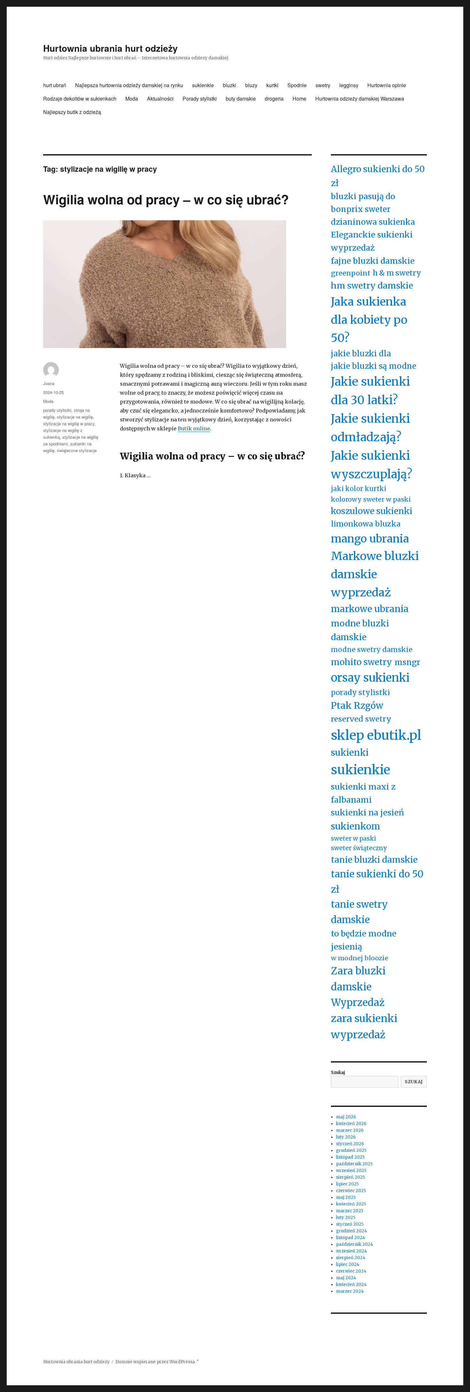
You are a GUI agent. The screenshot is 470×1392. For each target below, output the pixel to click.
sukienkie (203, 85)
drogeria (274, 98)
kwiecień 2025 (351, 1204)
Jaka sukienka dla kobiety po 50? (369, 319)
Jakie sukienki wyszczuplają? (371, 465)
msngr (407, 662)
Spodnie (297, 85)
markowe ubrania (370, 609)
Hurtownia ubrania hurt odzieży (110, 48)
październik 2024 (354, 1244)
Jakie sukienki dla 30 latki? (370, 390)
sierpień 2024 (350, 1257)
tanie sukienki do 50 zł (377, 881)
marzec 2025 (349, 1211)
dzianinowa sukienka (373, 222)
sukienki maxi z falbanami (363, 793)
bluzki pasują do (363, 196)
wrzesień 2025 (351, 1170)
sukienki (350, 752)
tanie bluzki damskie (374, 859)
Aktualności (160, 98)
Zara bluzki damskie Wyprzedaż (358, 987)
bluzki (229, 85)
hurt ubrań (54, 85)
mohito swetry (361, 662)
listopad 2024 (350, 1237)
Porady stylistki (200, 98)
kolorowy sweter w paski (371, 499)
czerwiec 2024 (351, 1271)
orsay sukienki (370, 678)
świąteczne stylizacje (77, 450)
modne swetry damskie (371, 649)
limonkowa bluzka (366, 523)
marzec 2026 (350, 1130)
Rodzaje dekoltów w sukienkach (79, 98)
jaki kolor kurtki (358, 489)
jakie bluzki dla (361, 354)
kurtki (272, 85)
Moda (131, 98)
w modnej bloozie (359, 958)
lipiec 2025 (347, 1184)
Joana (48, 383)
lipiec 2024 (347, 1264)
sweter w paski (353, 838)
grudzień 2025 (351, 1150)
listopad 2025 (350, 1157)
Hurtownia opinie (386, 85)
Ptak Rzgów (357, 705)
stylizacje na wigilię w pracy (68, 423)
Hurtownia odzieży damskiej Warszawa (359, 98)
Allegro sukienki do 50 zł (378, 175)
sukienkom (355, 826)
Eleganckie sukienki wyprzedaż (372, 241)
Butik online (194, 428)
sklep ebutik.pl (376, 735)
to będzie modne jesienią (363, 940)
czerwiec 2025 (351, 1190)
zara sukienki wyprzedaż (364, 1026)
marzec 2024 (350, 1291)
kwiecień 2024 (351, 1284)
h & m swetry (397, 273)
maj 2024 (346, 1278)
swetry (323, 85)
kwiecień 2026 (351, 1123)
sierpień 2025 (350, 1177)
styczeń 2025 (350, 1224)
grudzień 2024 (351, 1231)
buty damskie (241, 98)
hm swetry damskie (372, 285)
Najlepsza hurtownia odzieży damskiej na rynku (129, 85)
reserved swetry (361, 718)
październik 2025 (354, 1164)
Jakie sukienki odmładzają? (370, 428)
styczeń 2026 (350, 1143)
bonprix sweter (360, 209)
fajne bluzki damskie (373, 261)
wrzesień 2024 (351, 1251)
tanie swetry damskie (359, 911)
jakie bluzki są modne (373, 366)
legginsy (348, 85)
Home (299, 98)
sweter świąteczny (359, 848)
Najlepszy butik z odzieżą (72, 112)
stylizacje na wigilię (75, 417)
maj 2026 (346, 1117)
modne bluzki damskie (360, 630)
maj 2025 (346, 1197)
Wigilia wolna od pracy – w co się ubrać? (166, 199)
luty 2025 (345, 1217)
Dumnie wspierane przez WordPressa (155, 1362)
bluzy (251, 85)
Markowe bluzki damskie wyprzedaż (375, 574)
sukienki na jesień (367, 812)
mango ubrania (370, 538)
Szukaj (338, 1072)
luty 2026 (346, 1137)
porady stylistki (57, 410)
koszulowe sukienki (371, 511)
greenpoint (350, 273)
